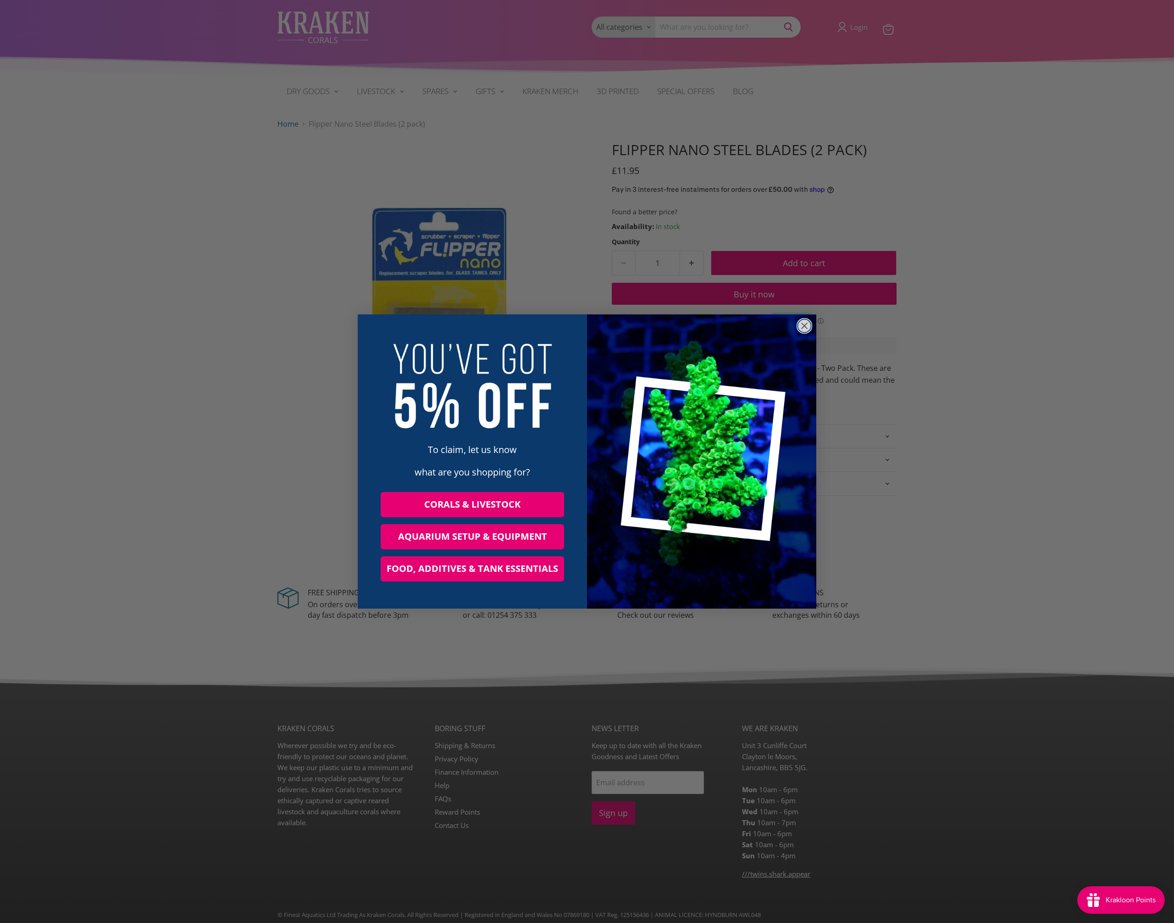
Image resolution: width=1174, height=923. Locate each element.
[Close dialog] (804, 326)
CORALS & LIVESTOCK (472, 504)
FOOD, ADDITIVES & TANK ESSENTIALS (472, 568)
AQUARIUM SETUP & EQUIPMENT (472, 536)
